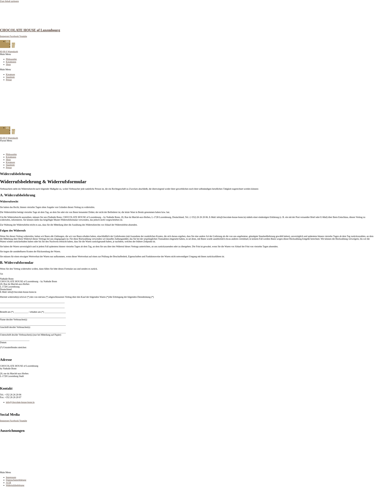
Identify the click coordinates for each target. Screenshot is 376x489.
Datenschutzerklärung (16, 480)
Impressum (11, 477)
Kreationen (11, 62)
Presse (9, 79)
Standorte (10, 77)
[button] (188, 54)
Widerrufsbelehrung (15, 485)
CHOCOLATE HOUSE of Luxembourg (30, 30)
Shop (8, 64)
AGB (8, 482)
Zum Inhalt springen (9, 1)
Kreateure (10, 74)
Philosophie (11, 59)
